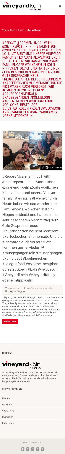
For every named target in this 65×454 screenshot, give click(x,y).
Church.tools (8, 411)
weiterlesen (9, 321)
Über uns (6, 398)
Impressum (7, 417)
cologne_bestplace (17, 291)
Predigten (7, 404)
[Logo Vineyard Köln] (21, 6)
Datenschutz (8, 423)
